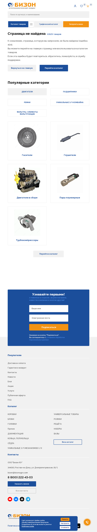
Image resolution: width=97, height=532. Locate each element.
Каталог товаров (18, 24)
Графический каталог (48, 24)
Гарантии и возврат (17, 368)
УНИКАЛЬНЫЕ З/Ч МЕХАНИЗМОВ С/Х (25, 448)
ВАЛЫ (56, 434)
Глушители (70, 155)
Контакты (12, 372)
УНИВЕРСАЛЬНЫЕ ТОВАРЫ (66, 414)
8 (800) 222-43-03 (20, 477)
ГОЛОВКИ (12, 424)
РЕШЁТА (58, 424)
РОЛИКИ (58, 419)
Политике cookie (28, 526)
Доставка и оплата (17, 363)
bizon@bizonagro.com (18, 473)
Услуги (11, 391)
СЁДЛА (11, 443)
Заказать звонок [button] (22, 484)
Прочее (11, 429)
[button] (75, 5)
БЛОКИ (11, 419)
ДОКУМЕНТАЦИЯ (15, 434)
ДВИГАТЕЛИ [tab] (27, 92)
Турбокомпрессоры (27, 240)
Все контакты (22, 491)
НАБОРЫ (58, 429)
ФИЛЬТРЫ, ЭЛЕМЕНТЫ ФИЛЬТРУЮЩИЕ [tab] (27, 113)
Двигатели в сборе (27, 197)
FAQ (9, 400)
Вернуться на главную (22, 68)
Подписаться (49, 327)
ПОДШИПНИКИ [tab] (70, 92)
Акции (10, 386)
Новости (12, 377)
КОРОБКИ (12, 414)
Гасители (27, 155)
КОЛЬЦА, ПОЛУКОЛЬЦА (18, 438)
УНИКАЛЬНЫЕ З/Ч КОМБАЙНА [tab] (69, 102)
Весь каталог (68, 442)
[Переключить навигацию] (31, 24)
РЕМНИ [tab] (27, 102)
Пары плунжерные (70, 197)
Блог (10, 381)
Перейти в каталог (54, 68)
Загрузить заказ (76, 24)
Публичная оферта (16, 395)
